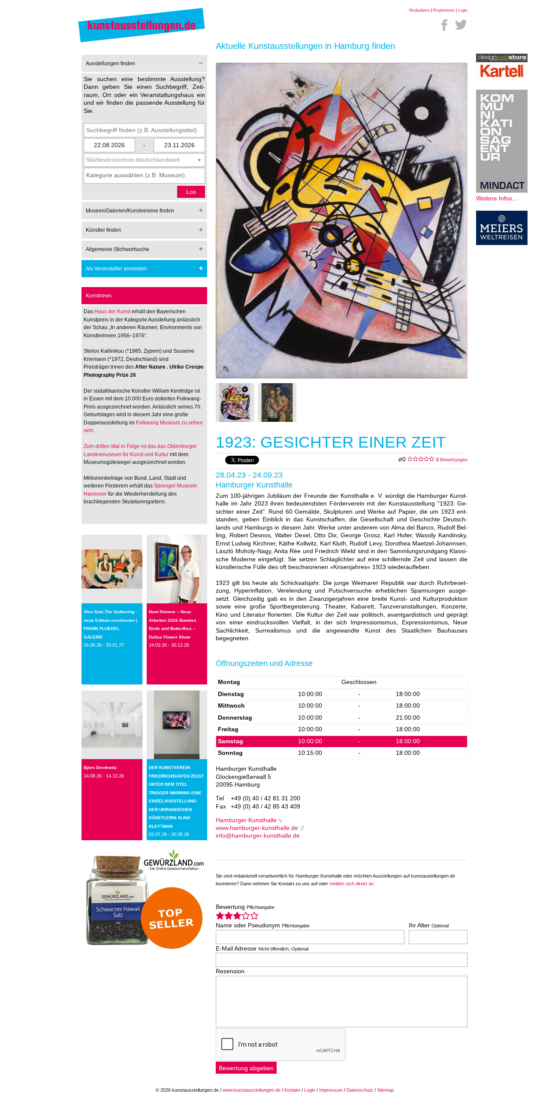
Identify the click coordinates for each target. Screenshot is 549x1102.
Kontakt (292, 1090)
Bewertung (245, 907)
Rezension (230, 971)
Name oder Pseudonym (263, 925)
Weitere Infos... (496, 198)
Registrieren (444, 10)
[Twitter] (461, 25)
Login (463, 10)
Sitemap (385, 1090)
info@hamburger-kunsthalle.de (258, 836)
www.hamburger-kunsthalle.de (257, 828)
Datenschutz (360, 1090)
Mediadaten (419, 10)
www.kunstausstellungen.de (252, 1090)
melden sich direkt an (351, 883)
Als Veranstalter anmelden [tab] (116, 269)
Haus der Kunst (113, 312)
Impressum (331, 1090)
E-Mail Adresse (262, 948)
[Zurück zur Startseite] (141, 42)
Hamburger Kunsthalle (246, 820)
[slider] (237, 915)
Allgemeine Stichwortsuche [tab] (117, 249)
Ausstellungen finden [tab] (110, 64)
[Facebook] (444, 25)
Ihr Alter (429, 925)
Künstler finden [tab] (103, 230)
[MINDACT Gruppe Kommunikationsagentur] (502, 191)
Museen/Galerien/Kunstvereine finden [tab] (130, 211)
